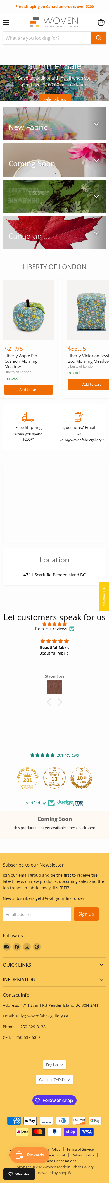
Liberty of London (17, 371)
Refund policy (83, 1155)
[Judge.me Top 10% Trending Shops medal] (81, 778)
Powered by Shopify (54, 1172)
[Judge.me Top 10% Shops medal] (54, 778)
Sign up (86, 914)
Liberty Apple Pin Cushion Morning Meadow (20, 361)
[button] (101, 22)
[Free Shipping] (28, 427)
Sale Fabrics (54, 99)
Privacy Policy (49, 1149)
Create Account (52, 1155)
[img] (54, 624)
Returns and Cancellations (54, 1160)
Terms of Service (80, 1149)
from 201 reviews (51, 629)
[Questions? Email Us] (78, 427)
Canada (52, 1079)
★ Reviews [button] (104, 596)
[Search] (98, 38)
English (52, 1064)
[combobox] (47, 38)
